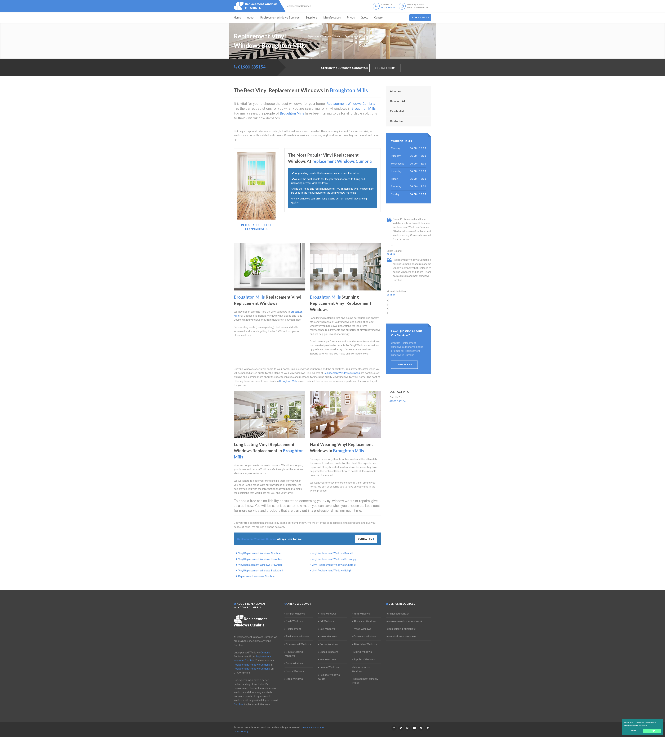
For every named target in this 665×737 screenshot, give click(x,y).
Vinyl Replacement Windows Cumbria (259, 553)
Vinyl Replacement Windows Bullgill (331, 570)
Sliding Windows (362, 651)
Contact (378, 17)
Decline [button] (633, 731)
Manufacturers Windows (361, 669)
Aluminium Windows (364, 621)
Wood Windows (362, 628)
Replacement (293, 628)
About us (395, 91)
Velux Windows (328, 636)
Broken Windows (329, 667)
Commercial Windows (298, 644)
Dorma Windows (329, 644)
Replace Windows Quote (329, 676)
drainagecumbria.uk (398, 613)
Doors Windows (295, 671)
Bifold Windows (295, 678)
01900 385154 (388, 7)
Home (237, 17)
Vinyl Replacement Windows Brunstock (334, 564)
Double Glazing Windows (294, 653)
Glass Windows (294, 663)
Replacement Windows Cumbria (256, 576)
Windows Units (328, 659)
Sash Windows (294, 621)
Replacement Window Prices (365, 680)
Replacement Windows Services (280, 17)
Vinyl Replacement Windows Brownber (260, 559)
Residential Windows (297, 636)
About (250, 17)
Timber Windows (295, 613)
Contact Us (365, 539)
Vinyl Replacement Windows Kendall (332, 553)
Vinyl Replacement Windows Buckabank (260, 570)
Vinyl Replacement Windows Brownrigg (334, 559)
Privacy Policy (241, 731)
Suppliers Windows (364, 659)
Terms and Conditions (313, 727)
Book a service (420, 17)
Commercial (397, 101)
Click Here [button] (643, 725)
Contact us (396, 121)
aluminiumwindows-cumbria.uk (404, 621)
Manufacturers (332, 17)
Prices (351, 17)
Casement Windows (364, 636)
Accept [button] (652, 731)
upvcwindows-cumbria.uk (401, 636)
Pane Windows (328, 613)
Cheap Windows (329, 651)
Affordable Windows (365, 644)
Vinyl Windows (361, 613)
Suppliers (311, 17)
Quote (364, 17)
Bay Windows (327, 628)
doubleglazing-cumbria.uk (401, 628)
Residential (397, 111)
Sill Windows (327, 621)
